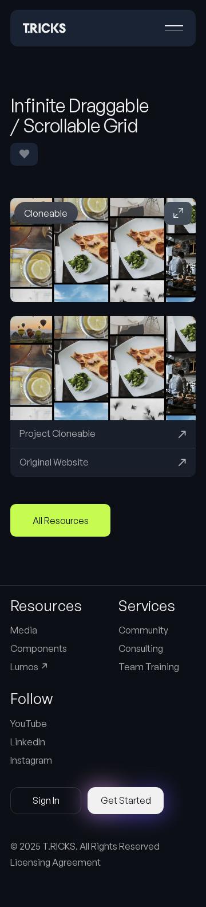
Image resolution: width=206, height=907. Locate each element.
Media (23, 630)
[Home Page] (44, 28)
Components (38, 648)
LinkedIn (27, 742)
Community (143, 630)
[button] (174, 28)
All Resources (61, 520)
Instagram (31, 760)
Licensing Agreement (55, 862)
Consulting (140, 648)
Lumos (29, 666)
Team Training (148, 667)
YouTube (28, 723)
